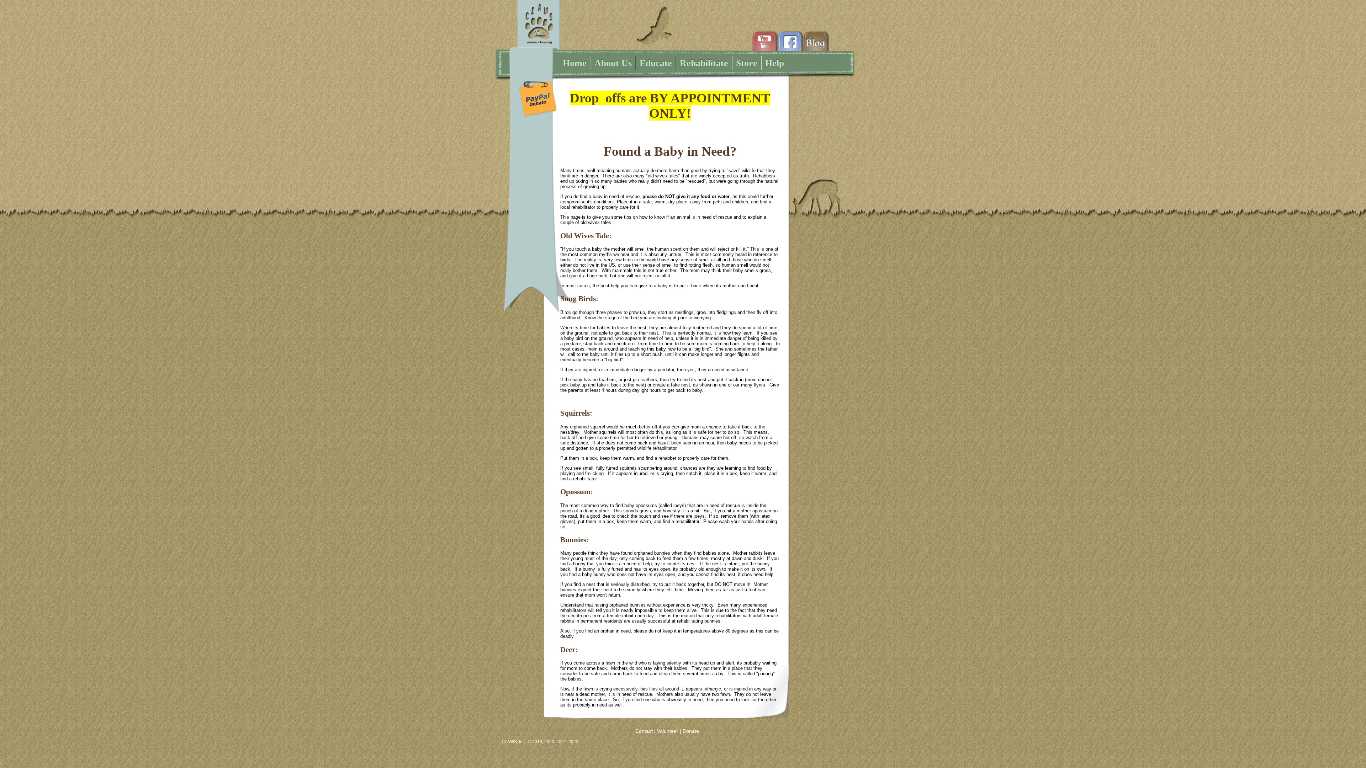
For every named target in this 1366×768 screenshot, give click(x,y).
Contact (644, 731)
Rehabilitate (704, 63)
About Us (613, 63)
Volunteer (667, 731)
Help (774, 63)
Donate (691, 731)
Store (746, 63)
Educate (656, 63)
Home (575, 63)
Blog (816, 43)
